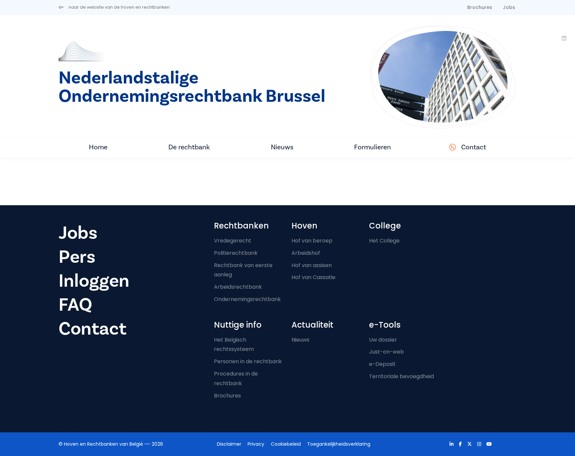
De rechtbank (189, 147)
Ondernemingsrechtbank (247, 299)
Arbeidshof (305, 253)
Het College (384, 240)
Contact (473, 147)
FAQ (75, 305)
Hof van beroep (311, 240)
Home (98, 147)
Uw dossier (383, 340)
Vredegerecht (232, 240)
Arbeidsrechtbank (238, 287)
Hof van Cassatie (313, 277)
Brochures (479, 7)
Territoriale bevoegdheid (401, 376)
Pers (77, 257)
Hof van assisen (311, 265)
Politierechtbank (236, 253)
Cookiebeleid (286, 444)
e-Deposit (382, 364)
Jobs (509, 7)
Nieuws (282, 147)
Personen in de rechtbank (248, 361)
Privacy (256, 444)
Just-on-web (386, 352)
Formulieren (372, 147)
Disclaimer (229, 444)
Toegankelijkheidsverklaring (338, 444)
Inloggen (94, 281)
